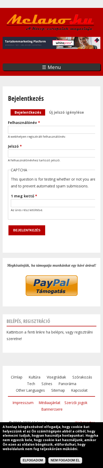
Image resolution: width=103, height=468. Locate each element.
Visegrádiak (56, 377)
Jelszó (15, 146)
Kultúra (34, 377)
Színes (46, 383)
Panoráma (67, 383)
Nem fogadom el (65, 460)
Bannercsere (52, 409)
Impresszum (23, 402)
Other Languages (30, 390)
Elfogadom (33, 460)
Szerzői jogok (75, 402)
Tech (31, 383)
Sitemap (58, 390)
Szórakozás (82, 377)
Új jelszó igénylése (66, 112)
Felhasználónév (24, 122)
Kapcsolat (79, 390)
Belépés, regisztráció (28, 321)
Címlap (16, 377)
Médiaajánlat (49, 402)
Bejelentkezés (30, 112)
